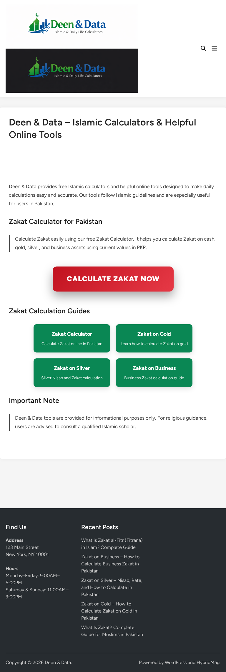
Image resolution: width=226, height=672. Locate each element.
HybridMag (208, 662)
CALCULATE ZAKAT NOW (113, 278)
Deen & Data (58, 662)
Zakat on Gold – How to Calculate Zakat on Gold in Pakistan (109, 611)
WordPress (176, 662)
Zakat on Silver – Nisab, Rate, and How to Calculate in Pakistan (111, 587)
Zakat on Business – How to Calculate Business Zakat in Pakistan (110, 564)
